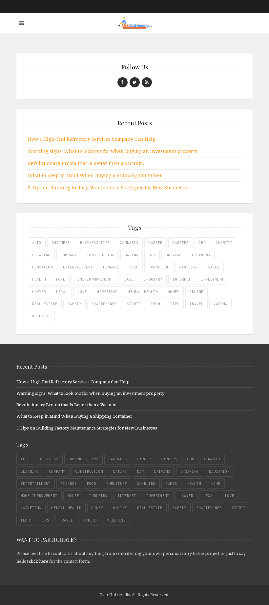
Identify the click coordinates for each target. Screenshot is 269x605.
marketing (107, 292)
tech (155, 304)
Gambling (188, 267)
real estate (44, 304)
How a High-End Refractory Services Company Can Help (91, 139)
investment (212, 279)
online (196, 292)
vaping (220, 304)
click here (38, 561)
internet (182, 279)
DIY (152, 255)
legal (62, 292)
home (60, 279)
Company (69, 255)
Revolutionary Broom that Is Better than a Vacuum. (86, 163)
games (213, 267)
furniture (159, 267)
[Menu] (21, 23)
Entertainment (78, 267)
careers (181, 243)
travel (196, 304)
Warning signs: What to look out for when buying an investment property (112, 151)
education (42, 267)
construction (100, 255)
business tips (95, 243)
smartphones (104, 304)
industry (153, 279)
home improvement (93, 279)
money (173, 292)
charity (224, 243)
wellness (41, 316)
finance (111, 267)
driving (174, 255)
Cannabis (129, 243)
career (155, 243)
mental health (143, 292)
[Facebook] (122, 82)
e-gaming (201, 255)
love (82, 292)
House (128, 279)
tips (174, 304)
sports (134, 304)
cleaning (41, 255)
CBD (202, 243)
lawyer (39, 292)
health (39, 279)
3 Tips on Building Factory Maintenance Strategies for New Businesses (109, 187)
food (133, 267)
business (61, 243)
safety (74, 304)
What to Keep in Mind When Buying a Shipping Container (95, 175)
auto (36, 243)
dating (131, 255)
